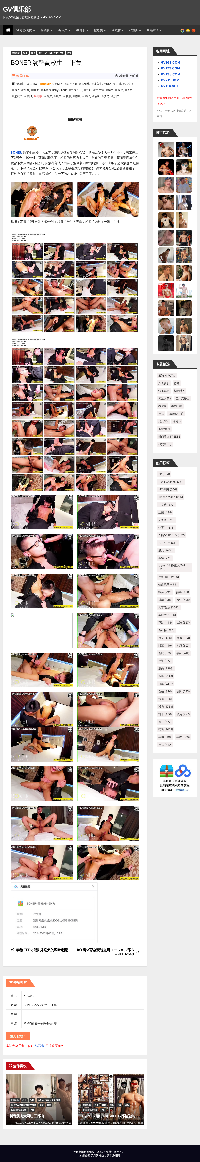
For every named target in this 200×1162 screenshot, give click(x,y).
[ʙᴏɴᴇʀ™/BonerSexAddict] (32, 130)
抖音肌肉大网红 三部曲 (27, 1116)
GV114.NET (169, 86)
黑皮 (183, 737)
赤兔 (176, 383)
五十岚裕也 (182, 398)
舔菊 (165, 699)
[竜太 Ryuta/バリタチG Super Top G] (166, 220)
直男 (135, 30)
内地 (24, 1100)
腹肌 (78, 96)
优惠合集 (16, 53)
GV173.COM (170, 68)
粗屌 (183, 645)
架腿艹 (18, 96)
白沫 (49, 96)
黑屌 (116, 96)
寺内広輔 (176, 406)
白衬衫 (166, 630)
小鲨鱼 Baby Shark (55, 90)
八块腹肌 (163, 383)
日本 (82, 30)
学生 (36, 90)
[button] (193, 30)
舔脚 (183, 691)
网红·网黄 (26, 30)
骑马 (106, 96)
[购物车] (188, 30)
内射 (118, 83)
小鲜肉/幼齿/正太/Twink (173, 567)
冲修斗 (177, 421)
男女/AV (163, 421)
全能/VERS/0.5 (171, 535)
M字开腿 (62, 83)
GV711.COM (170, 80)
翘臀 (164, 660)
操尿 (120, 90)
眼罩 (165, 645)
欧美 (100, 30)
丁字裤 (166, 504)
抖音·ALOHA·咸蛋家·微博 (49, 1100)
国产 (65, 30)
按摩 (47, 30)
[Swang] (166, 167)
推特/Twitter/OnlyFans (51, 53)
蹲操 (87, 96)
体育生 (98, 83)
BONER (16, 152)
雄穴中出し (165, 444)
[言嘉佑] (184, 202)
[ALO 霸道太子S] (166, 255)
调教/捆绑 (164, 429)
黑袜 (161, 413)
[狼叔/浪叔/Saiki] (184, 167)
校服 (29, 96)
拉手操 (100, 90)
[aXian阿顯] (184, 325)
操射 (110, 90)
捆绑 (182, 592)
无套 (130, 90)
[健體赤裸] (184, 290)
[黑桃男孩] (166, 184)
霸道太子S (164, 398)
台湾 (33, 53)
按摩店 (162, 406)
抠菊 (164, 592)
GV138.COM (170, 74)
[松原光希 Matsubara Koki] (166, 202)
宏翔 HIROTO (166, 375)
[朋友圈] (182, 30)
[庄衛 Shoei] (166, 290)
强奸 (89, 90)
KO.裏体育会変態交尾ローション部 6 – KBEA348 (105, 952)
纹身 (182, 653)
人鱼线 (85, 83)
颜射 (164, 721)
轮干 (165, 714)
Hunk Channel (171, 481)
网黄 (69, 53)
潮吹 (39, 96)
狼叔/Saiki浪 (176, 413)
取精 (118, 30)
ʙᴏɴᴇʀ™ (48, 83)
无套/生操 (168, 607)
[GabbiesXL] (166, 325)
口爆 (112, 1105)
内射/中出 (168, 542)
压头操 (129, 83)
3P (164, 474)
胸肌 (68, 96)
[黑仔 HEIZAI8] (184, 255)
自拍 (165, 691)
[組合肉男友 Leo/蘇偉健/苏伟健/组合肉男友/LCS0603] (184, 184)
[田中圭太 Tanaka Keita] (184, 272)
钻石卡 (39, 1046)
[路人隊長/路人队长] (184, 343)
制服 (25, 53)
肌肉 (59, 96)
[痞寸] (184, 237)
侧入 (109, 83)
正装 (165, 622)
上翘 (74, 83)
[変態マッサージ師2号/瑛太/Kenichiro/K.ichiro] (184, 220)
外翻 (26, 90)
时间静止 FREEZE (169, 436)
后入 (17, 90)
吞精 (164, 558)
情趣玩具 (167, 584)
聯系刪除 (115, 1155)
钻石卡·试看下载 (90, 1110)
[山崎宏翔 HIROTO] (166, 149)
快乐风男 (163, 390)
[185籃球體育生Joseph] (166, 308)
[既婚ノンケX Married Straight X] (166, 237)
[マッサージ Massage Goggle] (184, 308)
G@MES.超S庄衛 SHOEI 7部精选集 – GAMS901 (117, 1116)
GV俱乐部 (17, 9)
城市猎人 (179, 390)
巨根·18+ (76, 90)
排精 (165, 599)
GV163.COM (170, 62)
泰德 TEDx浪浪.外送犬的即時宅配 (42, 950)
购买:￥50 (22, 76)
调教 (49, 1105)
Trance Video (170, 497)
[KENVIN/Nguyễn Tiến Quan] (184, 149)
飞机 (32, 1110)
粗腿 (165, 653)
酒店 (97, 96)
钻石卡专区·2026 (18, 1110)
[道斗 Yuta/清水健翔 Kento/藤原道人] (166, 272)
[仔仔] (166, 343)
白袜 (165, 637)
